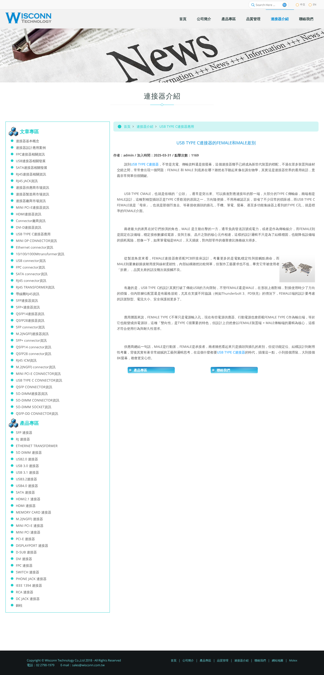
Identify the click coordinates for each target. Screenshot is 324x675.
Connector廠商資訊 (31, 220)
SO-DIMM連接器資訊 (32, 393)
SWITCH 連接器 (27, 572)
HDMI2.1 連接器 (28, 499)
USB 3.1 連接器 (27, 472)
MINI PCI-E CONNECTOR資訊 (38, 373)
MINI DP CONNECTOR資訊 (36, 240)
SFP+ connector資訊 (31, 340)
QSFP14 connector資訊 (33, 347)
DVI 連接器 (24, 559)
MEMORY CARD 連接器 (33, 512)
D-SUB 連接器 (26, 552)
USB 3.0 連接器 (27, 465)
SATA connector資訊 (31, 274)
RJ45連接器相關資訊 (31, 174)
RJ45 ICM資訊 (26, 360)
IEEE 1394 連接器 (29, 585)
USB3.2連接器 (26, 479)
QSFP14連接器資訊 (30, 314)
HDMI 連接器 (26, 505)
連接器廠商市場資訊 (31, 200)
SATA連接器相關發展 (31, 167)
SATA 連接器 (25, 492)
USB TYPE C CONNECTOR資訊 (39, 380)
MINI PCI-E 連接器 (29, 525)
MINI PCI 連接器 (28, 532)
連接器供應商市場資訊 (32, 187)
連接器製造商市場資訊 (32, 194)
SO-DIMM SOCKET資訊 (33, 407)
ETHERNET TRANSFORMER (37, 446)
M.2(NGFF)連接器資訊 (32, 333)
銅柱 (19, 605)
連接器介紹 (145, 126)
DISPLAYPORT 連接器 (32, 545)
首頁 (127, 126)
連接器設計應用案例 (31, 147)
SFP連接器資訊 (27, 300)
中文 (302, 4)
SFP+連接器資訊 (28, 307)
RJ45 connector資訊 (31, 280)
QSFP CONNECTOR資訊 (34, 387)
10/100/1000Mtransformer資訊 (40, 254)
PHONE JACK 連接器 (31, 578)
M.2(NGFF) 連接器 (29, 519)
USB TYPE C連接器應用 (176, 126)
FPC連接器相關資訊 (30, 154)
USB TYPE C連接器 (145, 164)
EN (314, 4)
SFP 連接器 (24, 432)
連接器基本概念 (27, 141)
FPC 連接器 (24, 565)
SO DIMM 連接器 (29, 452)
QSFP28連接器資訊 (30, 320)
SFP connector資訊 (30, 327)
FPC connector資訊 (30, 267)
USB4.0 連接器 (27, 485)
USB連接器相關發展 (31, 161)
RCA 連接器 (24, 592)
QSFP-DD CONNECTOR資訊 (37, 413)
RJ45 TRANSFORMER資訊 (35, 287)
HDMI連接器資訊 (28, 214)
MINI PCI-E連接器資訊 (32, 207)
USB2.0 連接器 (27, 459)
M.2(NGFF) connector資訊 (36, 367)
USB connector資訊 (31, 260)
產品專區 (140, 370)
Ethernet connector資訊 (34, 247)
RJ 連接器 (23, 439)
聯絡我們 (223, 370)
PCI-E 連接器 (25, 539)
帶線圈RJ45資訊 (27, 294)
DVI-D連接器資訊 (28, 227)
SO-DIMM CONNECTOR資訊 (37, 400)
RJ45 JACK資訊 (27, 181)
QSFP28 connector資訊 (33, 353)
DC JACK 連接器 (28, 598)
